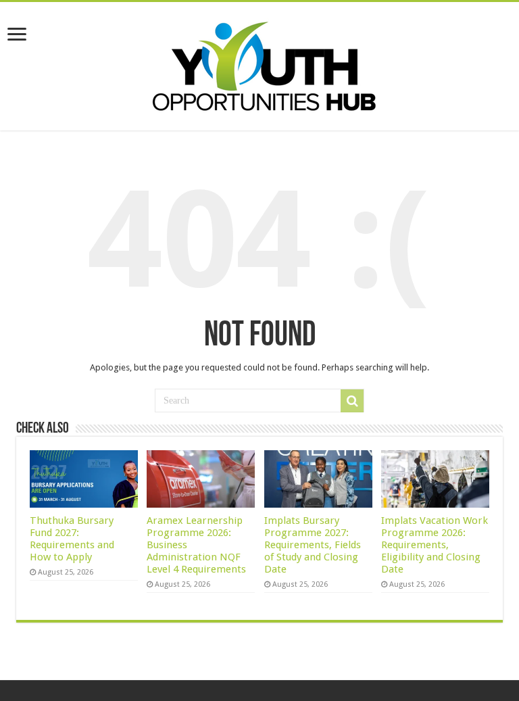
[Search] (352, 400)
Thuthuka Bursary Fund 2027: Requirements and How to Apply (72, 538)
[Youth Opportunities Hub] (259, 63)
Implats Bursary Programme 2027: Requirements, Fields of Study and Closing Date (312, 544)
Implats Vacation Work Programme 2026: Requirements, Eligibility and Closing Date (434, 544)
